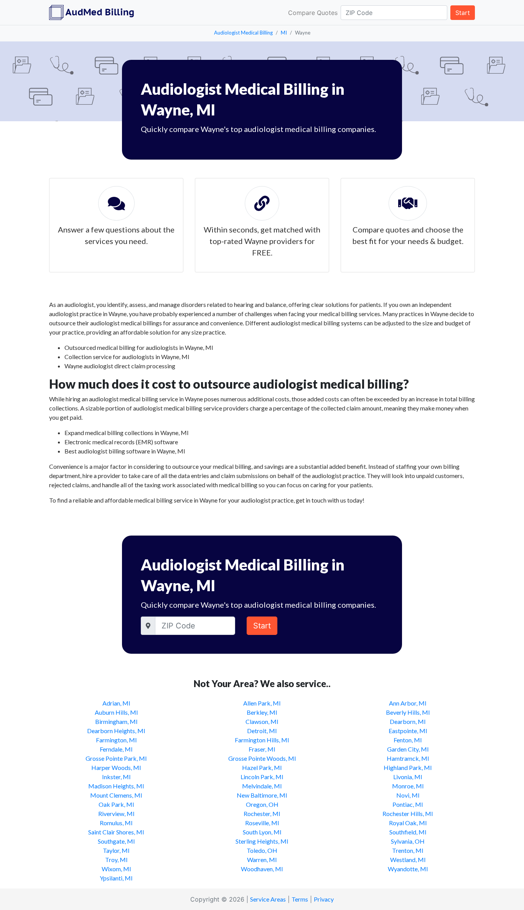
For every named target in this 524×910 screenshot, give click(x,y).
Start (462, 12)
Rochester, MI (262, 813)
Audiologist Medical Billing (243, 33)
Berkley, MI (262, 712)
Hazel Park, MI (262, 767)
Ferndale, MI (116, 749)
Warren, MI (262, 859)
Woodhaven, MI (262, 868)
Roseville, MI (262, 822)
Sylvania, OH (408, 841)
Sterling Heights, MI (262, 841)
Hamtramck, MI (408, 758)
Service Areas (268, 899)
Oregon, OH (262, 804)
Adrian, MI (116, 703)
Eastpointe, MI (408, 730)
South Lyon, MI (262, 832)
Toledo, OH (262, 850)
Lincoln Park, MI (262, 776)
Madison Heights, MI (116, 786)
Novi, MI (408, 795)
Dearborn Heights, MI (116, 730)
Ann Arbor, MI (408, 703)
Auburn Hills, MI (116, 712)
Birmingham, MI (116, 721)
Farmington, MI (116, 739)
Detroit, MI (262, 730)
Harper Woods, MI (116, 767)
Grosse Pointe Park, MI (116, 758)
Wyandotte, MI (408, 868)
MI (284, 33)
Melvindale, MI (262, 786)
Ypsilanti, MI (116, 878)
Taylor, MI (116, 850)
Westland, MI (408, 859)
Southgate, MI (116, 841)
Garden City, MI (408, 749)
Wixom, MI (116, 868)
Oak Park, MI (116, 804)
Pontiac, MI (407, 804)
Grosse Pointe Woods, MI (262, 758)
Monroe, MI (408, 786)
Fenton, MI (408, 739)
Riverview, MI (116, 813)
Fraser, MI (262, 749)
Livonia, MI (407, 776)
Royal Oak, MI (408, 822)
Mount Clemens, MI (116, 795)
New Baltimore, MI (262, 795)
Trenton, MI (407, 850)
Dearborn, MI (408, 721)
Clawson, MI (262, 721)
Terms (300, 899)
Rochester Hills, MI (407, 813)
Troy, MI (116, 859)
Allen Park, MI (262, 703)
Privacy (324, 899)
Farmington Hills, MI (262, 739)
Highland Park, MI (408, 767)
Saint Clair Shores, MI (116, 832)
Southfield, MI (408, 832)
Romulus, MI (116, 822)
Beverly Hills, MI (408, 712)
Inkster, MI (116, 776)
